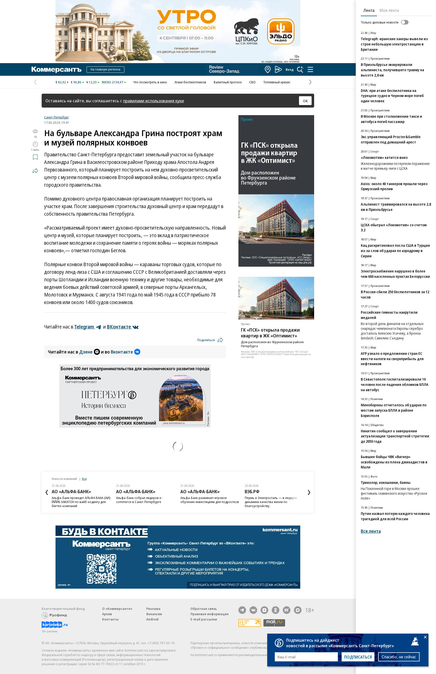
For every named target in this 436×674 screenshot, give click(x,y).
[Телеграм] (242, 610)
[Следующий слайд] (309, 492)
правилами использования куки (153, 101)
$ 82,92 (61, 82)
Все (84, 479)
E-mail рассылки (203, 619)
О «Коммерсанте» (117, 608)
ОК (305, 100)
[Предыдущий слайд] (47, 492)
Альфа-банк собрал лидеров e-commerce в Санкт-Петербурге (139, 499)
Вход (290, 69)
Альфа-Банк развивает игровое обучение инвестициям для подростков (209, 499)
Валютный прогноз (228, 82)
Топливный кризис (276, 82)
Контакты (110, 619)
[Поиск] (300, 69)
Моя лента (389, 10)
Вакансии (154, 614)
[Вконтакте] (253, 610)
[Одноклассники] (275, 610)
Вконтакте (122, 352)
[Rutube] (286, 610)
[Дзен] (264, 610)
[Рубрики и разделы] (310, 69)
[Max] (298, 610)
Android (152, 619)
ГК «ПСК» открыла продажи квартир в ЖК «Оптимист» (270, 333)
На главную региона (105, 69)
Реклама (153, 608)
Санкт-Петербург (56, 117)
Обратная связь (203, 608)
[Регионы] (268, 69)
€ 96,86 (76, 82)
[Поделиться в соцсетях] (35, 171)
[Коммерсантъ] (56, 69)
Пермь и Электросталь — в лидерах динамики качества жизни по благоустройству (271, 501)
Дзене (86, 352)
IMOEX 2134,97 (112, 82)
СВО (252, 82)
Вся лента (371, 531)
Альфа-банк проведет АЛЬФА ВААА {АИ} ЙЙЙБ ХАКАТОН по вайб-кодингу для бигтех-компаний (81, 501)
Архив (107, 614)
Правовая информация (209, 614)
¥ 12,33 (91, 82)
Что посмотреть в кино (150, 82)
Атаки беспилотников (190, 82)
